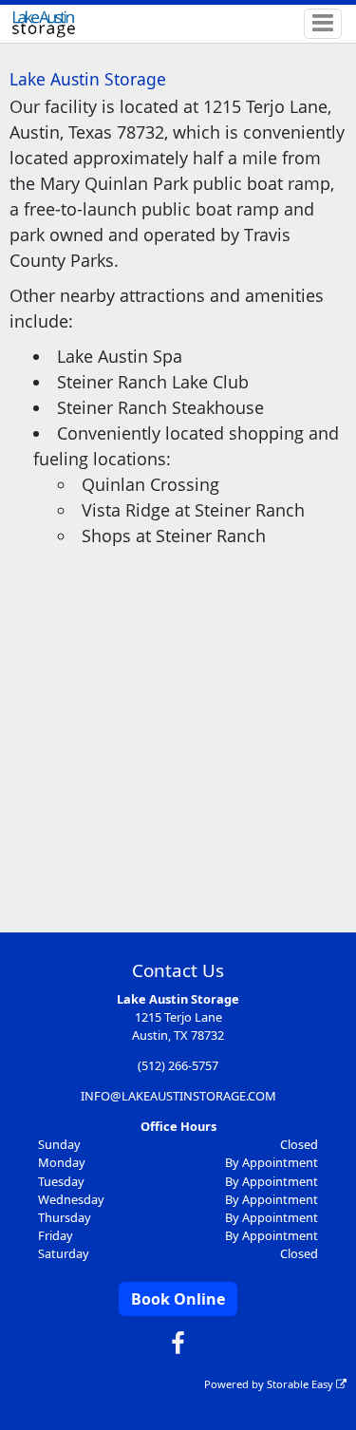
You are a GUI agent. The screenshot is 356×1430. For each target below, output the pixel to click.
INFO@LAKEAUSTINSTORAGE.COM (178, 1095)
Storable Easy (301, 1384)
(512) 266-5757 (178, 1065)
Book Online (178, 1299)
